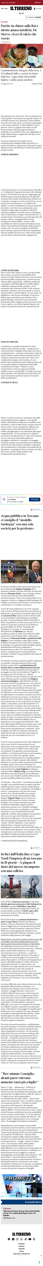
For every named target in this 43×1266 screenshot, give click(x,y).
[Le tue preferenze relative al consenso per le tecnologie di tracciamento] (39, 1262)
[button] (21, 1185)
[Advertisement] (16, 101)
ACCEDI (38, 9)
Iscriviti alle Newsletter (8, 3)
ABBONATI (37, 3)
